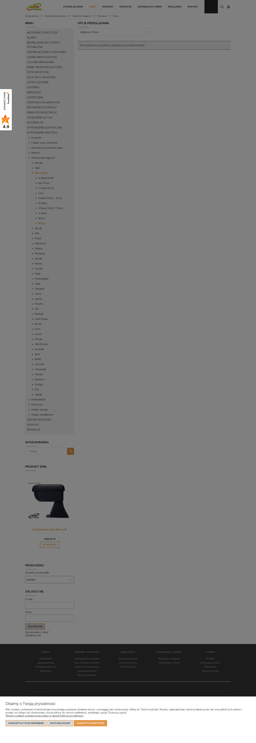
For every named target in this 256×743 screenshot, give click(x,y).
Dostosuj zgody (60, 723)
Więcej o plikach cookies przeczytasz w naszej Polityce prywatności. (45, 715)
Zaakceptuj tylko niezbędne (26, 723)
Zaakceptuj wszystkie (90, 723)
